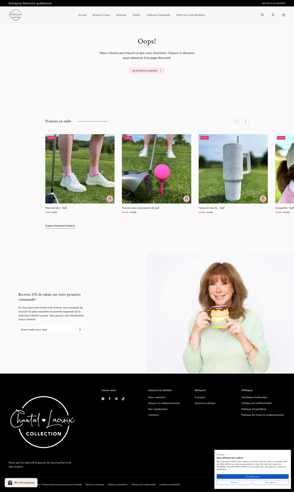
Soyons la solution (205, 403)
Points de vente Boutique (190, 14)
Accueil (82, 14)
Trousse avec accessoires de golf (140, 207)
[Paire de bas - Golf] (80, 169)
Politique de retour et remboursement (262, 414)
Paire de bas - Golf (56, 207)
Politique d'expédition (253, 409)
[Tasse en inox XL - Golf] (233, 169)
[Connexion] (273, 15)
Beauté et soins (101, 14)
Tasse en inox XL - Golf (211, 207)
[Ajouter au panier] (110, 199)
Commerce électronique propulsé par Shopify (61, 484)
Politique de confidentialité (256, 403)
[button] (262, 15)
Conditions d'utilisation (254, 397)
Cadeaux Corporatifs (158, 14)
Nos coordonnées (158, 409)
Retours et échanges (94, 484)
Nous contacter (157, 397)
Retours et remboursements (164, 403)
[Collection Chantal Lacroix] (15, 14)
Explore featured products (60, 225)
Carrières (153, 414)
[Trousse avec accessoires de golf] (156, 169)
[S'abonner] (80, 329)
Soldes (136, 14)
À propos (200, 397)
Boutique (121, 14)
